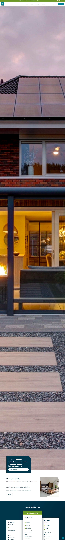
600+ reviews (61, 0)
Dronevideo (11, 533)
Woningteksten (12, 537)
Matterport (11, 535)
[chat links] (63, 538)
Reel (26, 534)
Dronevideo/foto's (29, 536)
